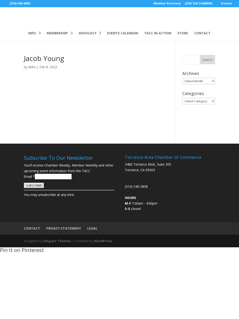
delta (32, 67)
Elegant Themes (57, 241)
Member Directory (167, 3)
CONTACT (202, 33)
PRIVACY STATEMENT (63, 228)
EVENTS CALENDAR (122, 33)
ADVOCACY (87, 33)
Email (29, 176)
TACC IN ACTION (157, 33)
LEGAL (92, 228)
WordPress (103, 241)
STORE (182, 33)
